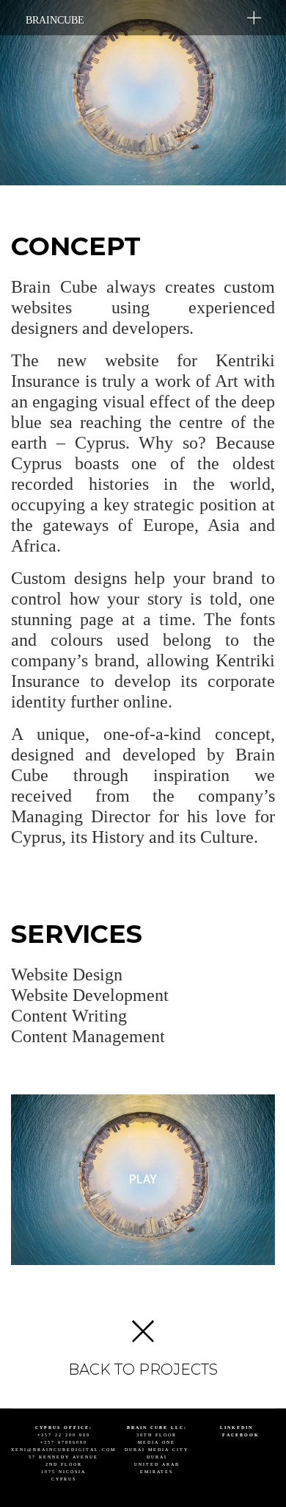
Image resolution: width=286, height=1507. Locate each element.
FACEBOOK (241, 1435)
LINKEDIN (236, 1427)
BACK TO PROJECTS (143, 1369)
